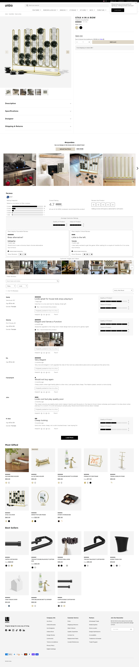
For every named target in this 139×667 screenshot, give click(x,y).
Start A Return (71, 628)
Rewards (121, 1)
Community (50, 638)
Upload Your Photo (65, 149)
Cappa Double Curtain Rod (66, 599)
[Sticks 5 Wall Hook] (69, 543)
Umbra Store (50, 631)
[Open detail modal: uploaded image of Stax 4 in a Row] (53, 169)
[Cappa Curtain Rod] (17, 543)
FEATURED (35, 10)
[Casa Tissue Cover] (17, 583)
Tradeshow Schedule (95, 638)
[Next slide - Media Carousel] (137, 168)
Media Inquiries (93, 625)
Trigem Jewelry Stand (117, 476)
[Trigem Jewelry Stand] (122, 460)
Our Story (49, 621)
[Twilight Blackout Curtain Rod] (96, 543)
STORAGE (73, 10)
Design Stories (51, 635)
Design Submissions (94, 631)
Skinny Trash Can (116, 559)
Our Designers (51, 628)
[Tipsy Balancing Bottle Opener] (69, 460)
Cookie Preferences (73, 642)
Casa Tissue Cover (11, 599)
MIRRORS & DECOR (49, 10)
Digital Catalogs (51, 649)
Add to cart (113, 42)
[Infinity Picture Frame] (43, 498)
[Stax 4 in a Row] (17, 498)
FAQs (69, 621)
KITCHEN (83, 10)
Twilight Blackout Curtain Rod (94, 559)
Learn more (117, 10)
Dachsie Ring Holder (12, 476)
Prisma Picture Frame (91, 476)
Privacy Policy (50, 645)
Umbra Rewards (51, 625)
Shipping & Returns (73, 625)
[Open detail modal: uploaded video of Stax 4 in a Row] (19, 169)
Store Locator (93, 628)
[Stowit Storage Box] (69, 498)
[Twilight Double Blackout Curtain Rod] (43, 543)
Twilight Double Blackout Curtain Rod (42, 560)
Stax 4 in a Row (10, 515)
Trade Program (93, 642)
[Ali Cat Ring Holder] (43, 460)
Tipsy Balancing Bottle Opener (68, 476)
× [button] (135, 3)
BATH (91, 10)
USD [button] (105, 1)
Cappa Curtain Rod (11, 559)
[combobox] (67, 5)
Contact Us (71, 635)
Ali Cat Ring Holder (37, 476)
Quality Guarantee (73, 631)
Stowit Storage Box (64, 515)
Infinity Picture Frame (38, 515)
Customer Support (133, 1)
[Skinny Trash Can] (122, 543)
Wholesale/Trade (94, 621)
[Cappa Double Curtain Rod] (69, 583)
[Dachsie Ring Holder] (17, 460)
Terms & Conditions (52, 642)
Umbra (10, 661)
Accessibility (92, 635)
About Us (113, 1)
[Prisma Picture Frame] (96, 460)
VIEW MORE (79, 149)
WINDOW (63, 10)
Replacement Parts (73, 638)
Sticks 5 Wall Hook (64, 559)
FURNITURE (100, 10)
